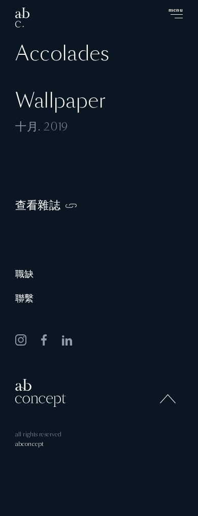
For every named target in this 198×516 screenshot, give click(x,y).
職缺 (24, 274)
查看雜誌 (37, 206)
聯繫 (24, 298)
